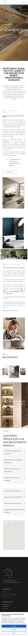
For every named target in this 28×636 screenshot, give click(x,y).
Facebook (6, 606)
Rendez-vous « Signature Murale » (10, 594)
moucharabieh (15, 291)
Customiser (14, 629)
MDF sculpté (9, 293)
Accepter (14, 626)
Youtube (5, 608)
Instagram (6, 604)
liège (22, 291)
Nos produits (5, 591)
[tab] (14, 452)
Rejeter (14, 633)
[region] (14, 624)
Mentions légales (6, 597)
